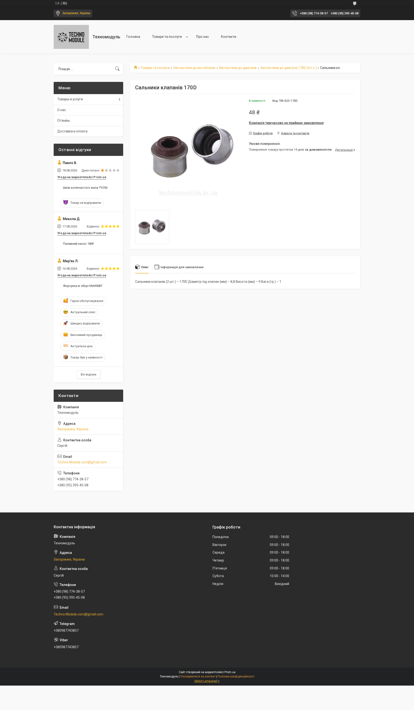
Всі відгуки (88, 374)
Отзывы (63, 120)
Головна (133, 37)
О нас (61, 110)
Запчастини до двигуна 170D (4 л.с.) (288, 68)
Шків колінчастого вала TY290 (85, 187)
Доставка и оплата (72, 131)
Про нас (202, 37)
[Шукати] (117, 69)
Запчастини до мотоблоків (194, 68)
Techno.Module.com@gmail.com (82, 462)
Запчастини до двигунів (238, 68)
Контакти (228, 37)
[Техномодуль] (71, 37)
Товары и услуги (70, 99)
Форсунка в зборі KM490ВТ (83, 286)
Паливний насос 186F (78, 243)
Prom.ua (230, 672)
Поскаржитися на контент (197, 676)
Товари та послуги (167, 37)
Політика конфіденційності (236, 676)
